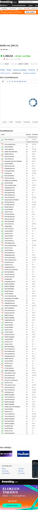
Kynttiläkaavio (3, 81)
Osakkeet (4, 8)
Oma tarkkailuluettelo (19, 5)
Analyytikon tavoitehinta (29, 73)
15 (10, 81)
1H (15, 81)
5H (17, 81)
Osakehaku (13, 8)
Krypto (31, 5)
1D (20, 81)
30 (12, 81)
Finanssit (31, 70)
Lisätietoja (21, 468)
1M (25, 81)
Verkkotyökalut (6, 473)
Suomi (20, 8)
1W (22, 81)
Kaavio (9, 70)
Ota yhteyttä (21, 473)
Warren (26, 8)
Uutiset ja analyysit (20, 70)
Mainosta (20, 471)
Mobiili (4, 468)
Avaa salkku (5, 471)
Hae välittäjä (5, 448)
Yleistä (2, 70)
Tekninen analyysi (5, 73)
